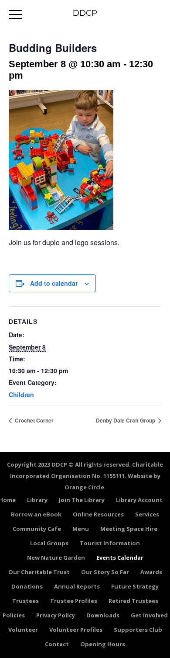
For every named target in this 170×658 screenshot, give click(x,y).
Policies (14, 615)
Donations (27, 586)
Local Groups (49, 543)
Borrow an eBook (36, 514)
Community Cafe (37, 529)
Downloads (102, 615)
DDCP (85, 13)
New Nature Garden (56, 557)
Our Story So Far (105, 572)
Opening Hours (102, 644)
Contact (57, 644)
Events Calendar (119, 557)
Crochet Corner (34, 420)
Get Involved (149, 615)
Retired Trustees (133, 601)
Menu (80, 529)
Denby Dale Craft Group (126, 420)
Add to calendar (54, 283)
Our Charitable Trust (39, 572)
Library (37, 500)
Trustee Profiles (73, 601)
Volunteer (23, 630)
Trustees (25, 601)
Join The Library (82, 500)
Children (21, 394)
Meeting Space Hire (128, 529)
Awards (151, 572)
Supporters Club (138, 630)
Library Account (139, 500)
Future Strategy (135, 586)
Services (147, 514)
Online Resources (98, 514)
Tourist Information (110, 543)
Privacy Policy (55, 615)
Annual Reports (77, 586)
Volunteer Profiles (75, 630)
